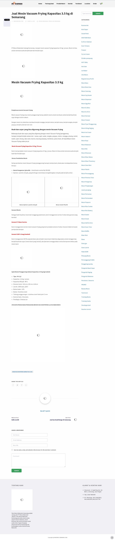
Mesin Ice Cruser (86, 132)
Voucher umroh (86, 309)
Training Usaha (86, 301)
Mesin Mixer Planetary (88, 161)
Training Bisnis (86, 297)
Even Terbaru (85, 46)
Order (95, 3)
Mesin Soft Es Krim (87, 223)
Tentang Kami (49, 3)
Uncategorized (85, 305)
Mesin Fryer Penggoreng (88, 124)
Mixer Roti (84, 235)
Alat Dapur (84, 29)
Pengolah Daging (86, 272)
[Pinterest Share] (21, 385)
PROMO (83, 284)
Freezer (83, 50)
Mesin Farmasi (85, 116)
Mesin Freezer (85, 120)
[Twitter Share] (17, 385)
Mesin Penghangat (87, 186)
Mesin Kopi (84, 140)
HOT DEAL (84, 62)
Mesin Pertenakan (87, 198)
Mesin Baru (84, 83)
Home (40, 3)
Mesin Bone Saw (86, 87)
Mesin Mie (84, 149)
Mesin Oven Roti (86, 165)
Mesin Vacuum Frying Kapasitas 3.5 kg (22, 371)
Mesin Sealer (85, 215)
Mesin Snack (85, 219)
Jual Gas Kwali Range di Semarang (60, 420)
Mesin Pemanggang (87, 173)
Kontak (70, 3)
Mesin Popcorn (86, 202)
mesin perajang (86, 190)
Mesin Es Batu (85, 108)
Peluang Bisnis (85, 256)
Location (87, 3)
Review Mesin (85, 289)
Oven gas (84, 243)
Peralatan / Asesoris (87, 280)
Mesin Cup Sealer (86, 95)
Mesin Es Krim (85, 112)
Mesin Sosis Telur (86, 227)
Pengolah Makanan (54, 21)
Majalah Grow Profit (87, 79)
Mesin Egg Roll (86, 103)
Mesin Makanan (43, 21)
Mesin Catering (86, 91)
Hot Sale (84, 66)
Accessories (84, 25)
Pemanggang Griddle (87, 260)
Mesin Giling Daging (87, 128)
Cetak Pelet (85, 33)
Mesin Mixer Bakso (87, 157)
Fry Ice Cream (85, 54)
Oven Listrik (85, 247)
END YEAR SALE (86, 38)
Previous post (15, 417)
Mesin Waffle (85, 231)
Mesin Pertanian (86, 194)
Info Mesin (84, 75)
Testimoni (78, 3)
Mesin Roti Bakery (86, 210)
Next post (68, 417)
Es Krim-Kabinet (86, 42)
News (83, 239)
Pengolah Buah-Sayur (88, 268)
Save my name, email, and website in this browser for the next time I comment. (35, 450)
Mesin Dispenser (86, 99)
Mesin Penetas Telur (87, 177)
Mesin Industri (85, 136)
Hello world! (15, 420)
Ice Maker (84, 70)
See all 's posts (45, 411)
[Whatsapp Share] (26, 385)
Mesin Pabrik (85, 169)
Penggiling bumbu (87, 264)
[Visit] (45, 398)
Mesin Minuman (86, 153)
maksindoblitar (18, 21)
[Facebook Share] (13, 385)
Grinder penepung (86, 58)
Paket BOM (84, 252)
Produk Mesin (61, 3)
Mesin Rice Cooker (87, 206)
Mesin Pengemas (86, 182)
